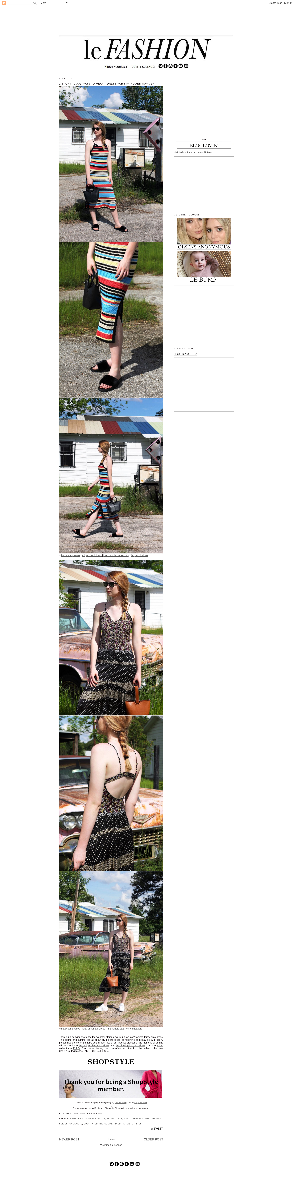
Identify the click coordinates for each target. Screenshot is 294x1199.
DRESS (92, 1118)
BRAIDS (82, 1118)
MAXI (127, 1118)
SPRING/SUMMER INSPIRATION (112, 1124)
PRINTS (156, 1118)
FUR (120, 1118)
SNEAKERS (75, 1124)
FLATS (101, 1118)
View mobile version (111, 1145)
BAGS (73, 1118)
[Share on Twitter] (157, 1130)
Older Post (153, 1139)
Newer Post (69, 1139)
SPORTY (88, 1124)
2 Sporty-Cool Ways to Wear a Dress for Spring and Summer (106, 83)
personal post (141, 1118)
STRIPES (137, 1124)
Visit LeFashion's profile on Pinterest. (194, 152)
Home (111, 1139)
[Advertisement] (146, 21)
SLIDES (63, 1124)
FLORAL (111, 1118)
